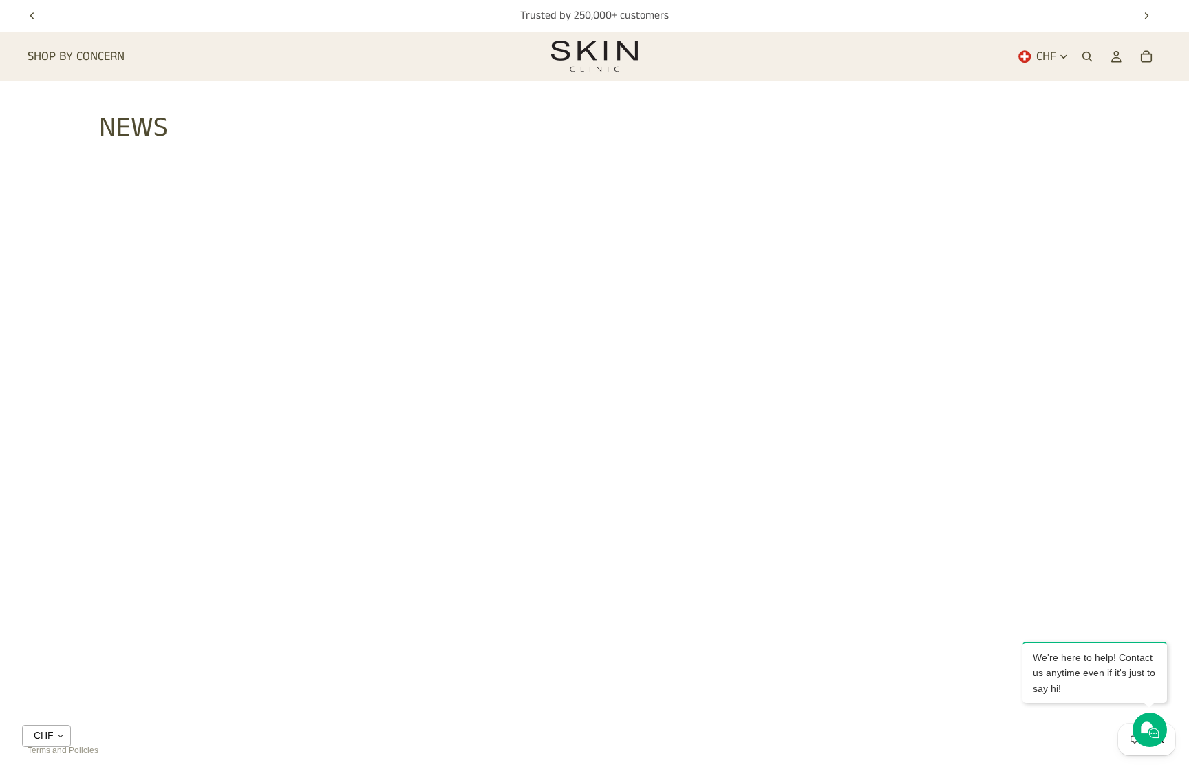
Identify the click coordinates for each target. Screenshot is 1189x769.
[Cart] (1146, 56)
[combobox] (46, 736)
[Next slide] (1146, 16)
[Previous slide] (32, 16)
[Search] (1087, 56)
